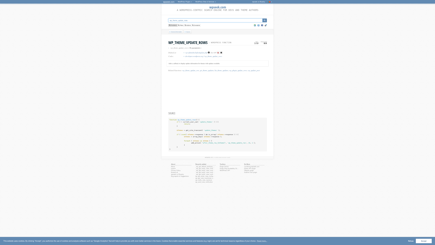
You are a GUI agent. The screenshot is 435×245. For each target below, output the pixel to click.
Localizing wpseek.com (251, 167)
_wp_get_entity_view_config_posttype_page (205, 168)
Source (188, 32)
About (173, 167)
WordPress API (225, 170)
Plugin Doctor (224, 167)
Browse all (174, 172)
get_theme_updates (207, 70)
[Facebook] (262, 25)
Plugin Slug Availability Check (229, 168)
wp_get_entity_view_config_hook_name (205, 176)
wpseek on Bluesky (258, 2)
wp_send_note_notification (204, 182)
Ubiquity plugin (249, 170)
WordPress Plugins (184, 2)
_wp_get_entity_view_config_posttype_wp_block (205, 170)
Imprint (173, 168)
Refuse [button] (411, 241)
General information (176, 32)
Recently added (200, 164)
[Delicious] (266, 25)
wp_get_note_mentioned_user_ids (205, 178)
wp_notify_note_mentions (203, 180)
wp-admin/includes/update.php (196, 52)
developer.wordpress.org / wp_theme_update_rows (203, 56)
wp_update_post (254, 70)
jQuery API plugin (250, 168)
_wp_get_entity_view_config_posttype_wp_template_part (205, 174)
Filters (181, 25)
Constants (196, 25)
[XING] (255, 25)
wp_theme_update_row (190, 70)
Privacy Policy (176, 170)
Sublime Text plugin (250, 172)
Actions (188, 25)
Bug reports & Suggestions (180, 176)
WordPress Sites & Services (205, 2)
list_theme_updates (221, 70)
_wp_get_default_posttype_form (205, 167)
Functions (173, 25)
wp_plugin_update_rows (238, 70)
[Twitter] (258, 25)
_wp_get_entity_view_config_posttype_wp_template (205, 172)
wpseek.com (168, 1)
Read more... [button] (262, 241)
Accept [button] (424, 241)
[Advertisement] (217, 91)
